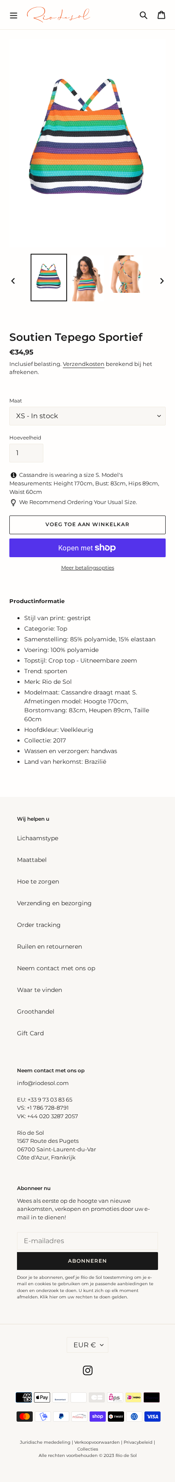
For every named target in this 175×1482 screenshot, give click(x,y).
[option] (49, 277)
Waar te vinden (39, 990)
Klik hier (49, 1297)
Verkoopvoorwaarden (97, 1442)
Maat (15, 400)
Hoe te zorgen (38, 881)
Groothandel (35, 1011)
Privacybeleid (138, 1442)
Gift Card (30, 1033)
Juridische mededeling (45, 1442)
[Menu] (14, 14)
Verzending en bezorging (54, 903)
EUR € (84, 1345)
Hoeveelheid (25, 437)
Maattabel (32, 860)
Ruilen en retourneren (49, 946)
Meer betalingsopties (87, 567)
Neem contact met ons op (56, 968)
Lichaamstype (37, 838)
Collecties (87, 1449)
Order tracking (39, 925)
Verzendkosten (83, 363)
